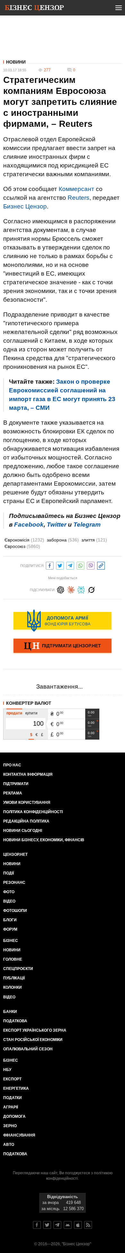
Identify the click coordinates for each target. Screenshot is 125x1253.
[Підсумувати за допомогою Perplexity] (81, 589)
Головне (12, 959)
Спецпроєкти (18, 968)
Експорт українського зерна (34, 1030)
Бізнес (10, 940)
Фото (8, 892)
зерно (10, 1126)
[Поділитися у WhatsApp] (80, 565)
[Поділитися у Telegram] (70, 565)
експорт (12, 1079)
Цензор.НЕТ (15, 854)
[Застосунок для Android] (67, 1225)
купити (31, 713)
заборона (63, 539)
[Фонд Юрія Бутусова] (62, 620)
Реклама (12, 793)
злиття (94, 539)
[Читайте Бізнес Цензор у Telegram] (57, 1225)
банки (10, 1011)
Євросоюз (22, 546)
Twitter (56, 524)
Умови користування (26, 802)
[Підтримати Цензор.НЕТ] (62, 646)
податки (12, 1098)
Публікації (14, 978)
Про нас (12, 765)
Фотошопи (15, 910)
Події (8, 873)
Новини (16, 62)
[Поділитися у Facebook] (50, 565)
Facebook (29, 524)
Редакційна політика (26, 821)
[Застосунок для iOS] (78, 1225)
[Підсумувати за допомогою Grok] (91, 589)
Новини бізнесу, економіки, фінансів (43, 840)
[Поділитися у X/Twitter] (60, 565)
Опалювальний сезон (28, 1049)
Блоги (10, 920)
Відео (9, 901)
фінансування (19, 1135)
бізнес (10, 1060)
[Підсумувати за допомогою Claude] (71, 589)
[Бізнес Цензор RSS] (88, 1225)
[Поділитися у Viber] (91, 565)
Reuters (78, 197)
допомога (14, 1116)
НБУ (7, 1069)
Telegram (87, 524)
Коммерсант (76, 189)
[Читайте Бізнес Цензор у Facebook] (37, 1225)
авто (8, 1144)
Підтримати (16, 784)
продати (14, 713)
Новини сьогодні (22, 830)
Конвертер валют (28, 703)
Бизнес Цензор (25, 206)
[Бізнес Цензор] (34, 9)
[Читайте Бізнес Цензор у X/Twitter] (47, 1225)
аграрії (10, 1107)
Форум (10, 929)
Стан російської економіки (33, 1039)
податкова (15, 1154)
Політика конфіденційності (33, 812)
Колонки (12, 987)
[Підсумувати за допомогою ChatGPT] (60, 589)
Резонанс (14, 882)
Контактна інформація (28, 774)
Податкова (15, 1021)
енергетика (16, 1088)
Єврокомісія (24, 539)
